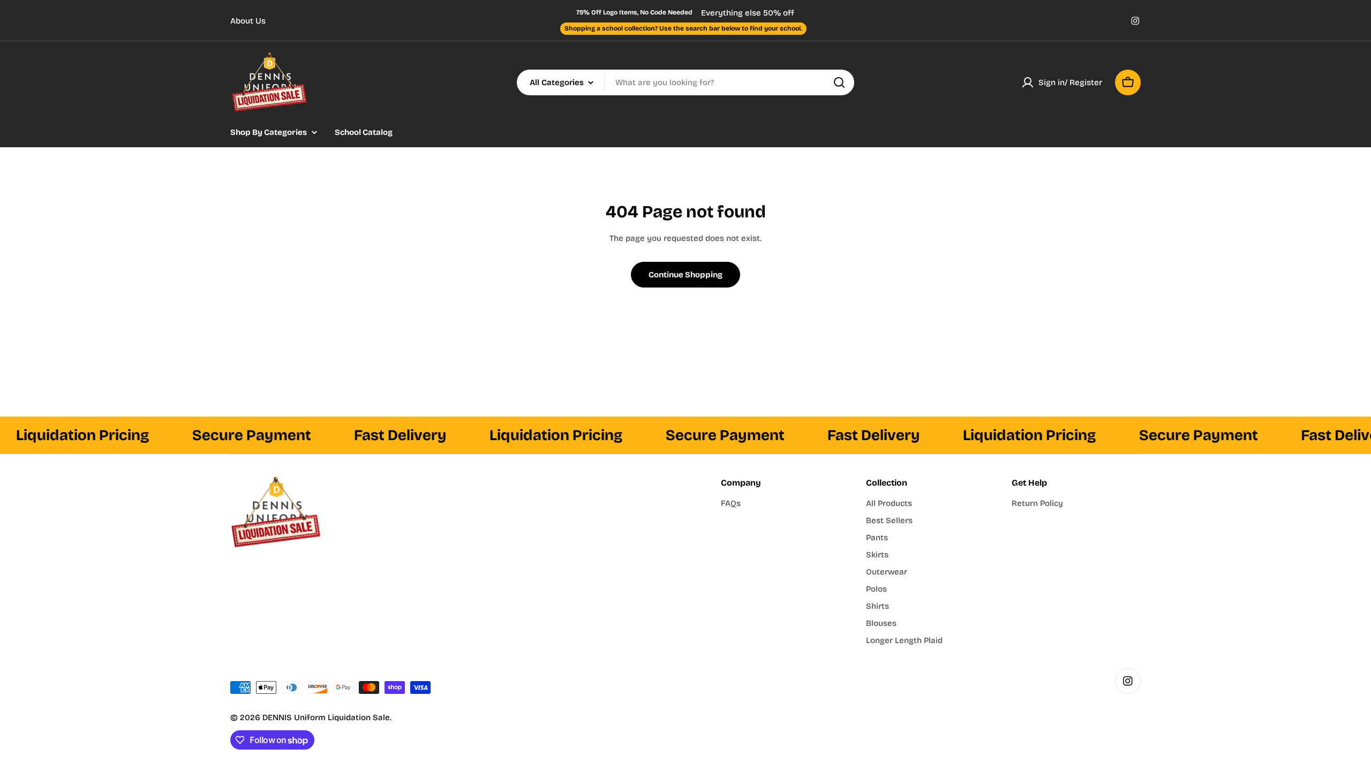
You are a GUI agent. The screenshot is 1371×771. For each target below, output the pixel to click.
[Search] (839, 82)
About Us (248, 21)
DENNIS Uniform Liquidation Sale (326, 717)
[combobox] (685, 82)
